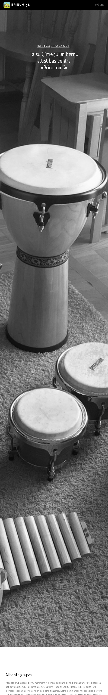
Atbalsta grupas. (60, 46)
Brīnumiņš (20, 5)
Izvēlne (99, 5)
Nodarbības (43, 46)
